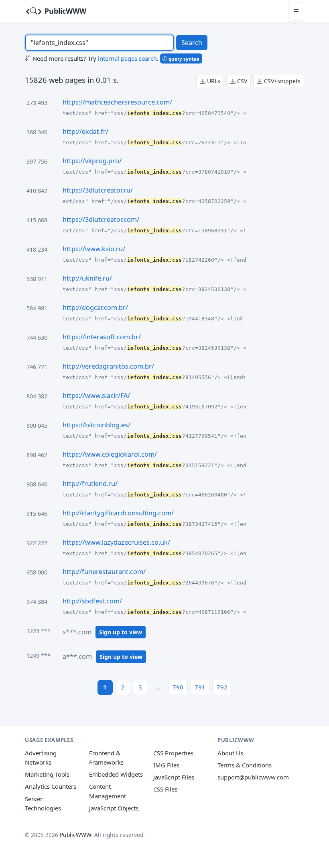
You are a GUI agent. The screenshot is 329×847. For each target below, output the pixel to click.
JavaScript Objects (113, 808)
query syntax (183, 58)
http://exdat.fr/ (85, 131)
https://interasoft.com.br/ (102, 336)
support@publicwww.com (253, 777)
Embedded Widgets (116, 774)
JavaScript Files (173, 777)
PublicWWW (64, 11)
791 (200, 687)
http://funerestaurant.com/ (104, 571)
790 (178, 687)
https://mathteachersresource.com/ (117, 102)
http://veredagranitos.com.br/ (108, 366)
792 (222, 687)
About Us (230, 753)
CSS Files (165, 789)
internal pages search (127, 58)
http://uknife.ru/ (87, 278)
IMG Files (166, 765)
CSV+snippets (281, 81)
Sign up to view (120, 632)
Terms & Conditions (244, 765)
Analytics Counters (50, 786)
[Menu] (296, 11)
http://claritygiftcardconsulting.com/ (118, 513)
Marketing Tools (47, 774)
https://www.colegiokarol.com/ (110, 454)
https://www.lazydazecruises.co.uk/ (116, 542)
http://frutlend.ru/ (90, 483)
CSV (241, 81)
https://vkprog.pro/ (92, 160)
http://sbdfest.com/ (92, 601)
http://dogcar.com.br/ (95, 307)
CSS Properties (173, 753)
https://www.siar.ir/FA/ (96, 395)
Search (191, 42)
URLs (212, 81)
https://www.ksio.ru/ (94, 248)
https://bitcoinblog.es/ (96, 424)
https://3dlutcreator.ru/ (98, 190)
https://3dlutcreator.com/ (101, 219)
